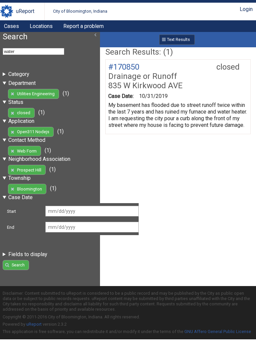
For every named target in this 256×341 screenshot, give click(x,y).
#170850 (123, 67)
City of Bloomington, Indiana (80, 11)
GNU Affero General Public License (217, 331)
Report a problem (83, 26)
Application (21, 121)
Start (11, 211)
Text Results (178, 39)
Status (15, 102)
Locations (41, 26)
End (10, 227)
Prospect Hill (29, 170)
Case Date (20, 197)
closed (23, 112)
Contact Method (26, 140)
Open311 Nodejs (33, 131)
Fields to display (27, 254)
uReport (25, 11)
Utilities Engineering (36, 93)
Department (22, 83)
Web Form (27, 151)
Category (18, 74)
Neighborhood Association (39, 159)
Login (246, 9)
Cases (11, 26)
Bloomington (29, 188)
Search (18, 264)
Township (19, 178)
